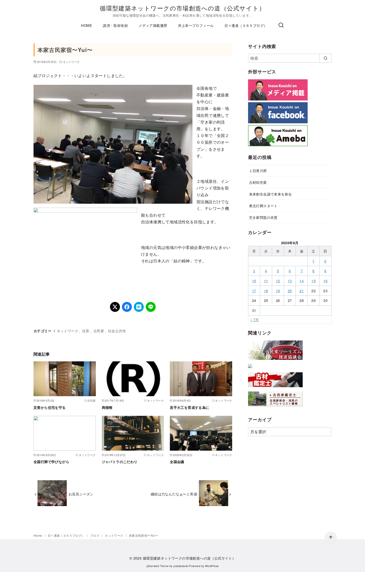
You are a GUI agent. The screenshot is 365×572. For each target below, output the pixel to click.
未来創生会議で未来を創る (270, 193)
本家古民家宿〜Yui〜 (143, 535)
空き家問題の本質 (263, 217)
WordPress (212, 566)
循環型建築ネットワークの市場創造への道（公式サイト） (182, 7)
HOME (86, 25)
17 (254, 290)
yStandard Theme (157, 566)
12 (278, 280)
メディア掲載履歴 (153, 25)
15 (313, 280)
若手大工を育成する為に (189, 407)
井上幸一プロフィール (196, 25)
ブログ (95, 535)
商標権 (107, 407)
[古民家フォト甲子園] (250, 369)
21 (301, 290)
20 (290, 290)
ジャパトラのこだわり (120, 461)
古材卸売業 (258, 182)
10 (254, 280)
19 (278, 290)
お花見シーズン (81, 493)
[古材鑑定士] (275, 388)
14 (301, 280)
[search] (325, 58)
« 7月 (254, 319)
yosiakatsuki (180, 566)
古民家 (98, 330)
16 (325, 280)
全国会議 (177, 461)
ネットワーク (71, 62)
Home (38, 535)
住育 (85, 330)
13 (290, 280)
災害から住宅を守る (50, 407)
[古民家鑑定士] (275, 407)
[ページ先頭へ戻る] (330, 537)
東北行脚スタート (263, 205)
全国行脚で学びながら (51, 461)
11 (266, 280)
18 (266, 290)
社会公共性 (117, 330)
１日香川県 (258, 170)
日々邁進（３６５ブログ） (245, 25)
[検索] (281, 25)
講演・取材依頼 (115, 25)
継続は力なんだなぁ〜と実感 (174, 493)
